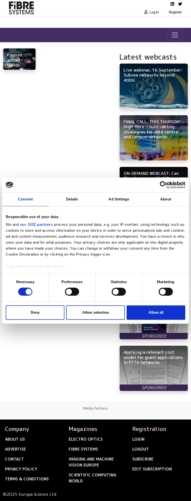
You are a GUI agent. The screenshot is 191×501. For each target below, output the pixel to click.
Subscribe (142, 459)
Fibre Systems (83, 449)
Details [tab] (72, 199)
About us (15, 439)
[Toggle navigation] (175, 35)
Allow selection (95, 312)
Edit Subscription (152, 469)
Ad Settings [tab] (118, 199)
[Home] (51, 8)
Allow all (155, 312)
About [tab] (165, 199)
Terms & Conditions (27, 479)
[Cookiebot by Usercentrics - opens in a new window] (163, 185)
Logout (140, 449)
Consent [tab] (25, 199)
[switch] (72, 292)
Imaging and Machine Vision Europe (91, 462)
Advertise (15, 449)
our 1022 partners (36, 224)
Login (138, 439)
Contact (14, 459)
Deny (35, 312)
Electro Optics (86, 439)
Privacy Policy (21, 469)
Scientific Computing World (92, 478)
